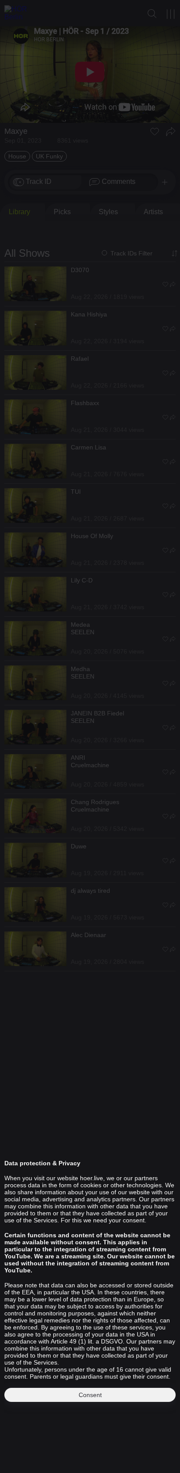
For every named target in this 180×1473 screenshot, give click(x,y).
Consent (90, 1394)
